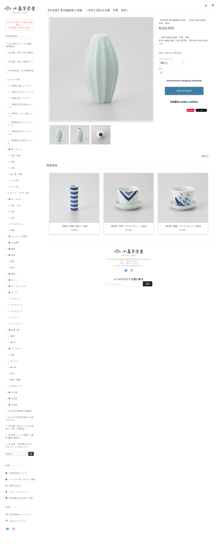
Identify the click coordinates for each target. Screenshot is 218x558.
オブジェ (14, 361)
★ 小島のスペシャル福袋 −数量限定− (18, 45)
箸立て (13, 342)
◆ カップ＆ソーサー (17, 286)
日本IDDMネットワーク (19, 514)
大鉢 (12, 218)
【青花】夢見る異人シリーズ (20, 105)
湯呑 (12, 261)
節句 (12, 373)
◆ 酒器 (11, 274)
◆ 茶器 (11, 255)
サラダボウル (16, 224)
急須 (12, 267)
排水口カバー (16, 386)
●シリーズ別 (14, 79)
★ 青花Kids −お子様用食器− (19, 71)
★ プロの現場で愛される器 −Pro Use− (19, 418)
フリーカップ (16, 305)
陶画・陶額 (15, 380)
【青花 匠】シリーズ (19, 98)
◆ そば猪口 (13, 243)
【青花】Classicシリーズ (22, 92)
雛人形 (13, 367)
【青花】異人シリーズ (20, 86)
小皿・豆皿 (15, 155)
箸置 (12, 336)
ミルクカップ (16, 311)
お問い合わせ (15, 486)
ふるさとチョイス (17, 521)
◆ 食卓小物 (13, 330)
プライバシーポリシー (19, 492)
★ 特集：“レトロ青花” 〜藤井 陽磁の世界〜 (19, 436)
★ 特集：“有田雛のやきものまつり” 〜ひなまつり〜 (18, 445)
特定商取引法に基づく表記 (21, 498)
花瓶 (12, 355)
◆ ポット (12, 280)
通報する (205, 156)
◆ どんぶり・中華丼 (17, 236)
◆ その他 (12, 392)
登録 (147, 284)
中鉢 (12, 211)
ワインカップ (16, 324)
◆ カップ (12, 292)
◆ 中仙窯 (12, 405)
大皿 (12, 168)
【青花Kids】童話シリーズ (20, 141)
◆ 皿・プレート (15, 149)
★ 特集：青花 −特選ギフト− (19, 63)
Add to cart (184, 90)
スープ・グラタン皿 (19, 193)
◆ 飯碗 (11, 249)
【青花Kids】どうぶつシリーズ (20, 123)
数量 (160, 68)
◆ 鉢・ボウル (14, 199)
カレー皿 (14, 187)
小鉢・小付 (15, 205)
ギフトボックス (166, 59)
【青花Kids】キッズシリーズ (20, 132)
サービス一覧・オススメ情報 (22, 479)
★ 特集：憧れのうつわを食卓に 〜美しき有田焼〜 (19, 427)
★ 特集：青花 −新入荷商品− (19, 54)
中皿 (12, 162)
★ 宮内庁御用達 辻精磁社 (20, 411)
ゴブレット (15, 317)
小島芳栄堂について (18, 473)
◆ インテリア (14, 349)
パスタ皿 (14, 180)
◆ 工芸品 (12, 398)
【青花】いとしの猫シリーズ (20, 114)
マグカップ (15, 299)
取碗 (12, 230)
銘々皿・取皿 (16, 174)
